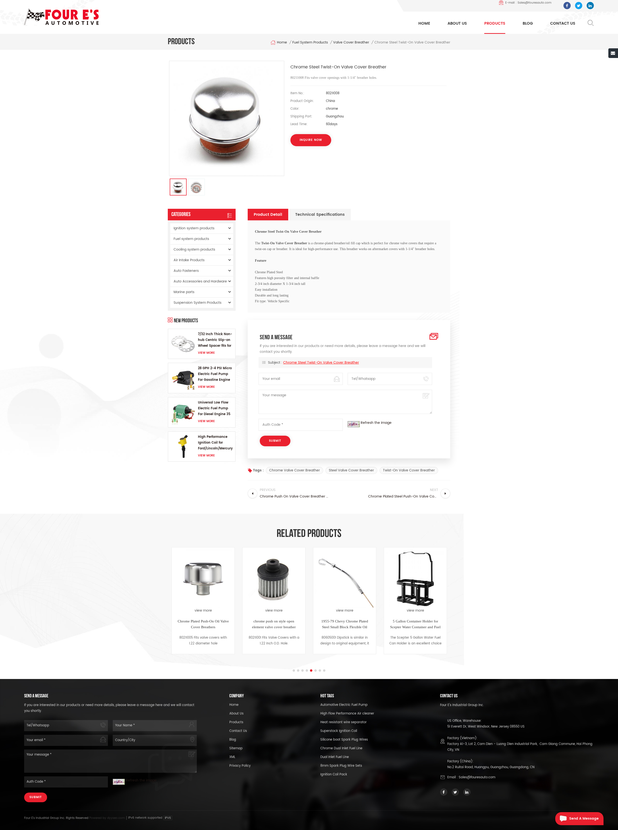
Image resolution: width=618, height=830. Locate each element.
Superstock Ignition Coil (338, 731)
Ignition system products (194, 228)
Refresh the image (376, 423)
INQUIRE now (311, 140)
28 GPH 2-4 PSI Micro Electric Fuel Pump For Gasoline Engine (215, 374)
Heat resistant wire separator (343, 722)
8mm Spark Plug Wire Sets (341, 765)
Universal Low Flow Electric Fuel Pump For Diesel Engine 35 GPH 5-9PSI (214, 408)
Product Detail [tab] (268, 214)
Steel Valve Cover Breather (351, 470)
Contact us (238, 731)
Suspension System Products (197, 302)
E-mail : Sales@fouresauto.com (528, 2)
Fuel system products (310, 42)
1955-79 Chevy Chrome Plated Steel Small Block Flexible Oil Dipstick (274, 624)
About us (236, 713)
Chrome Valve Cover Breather (294, 470)
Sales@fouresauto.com (477, 777)
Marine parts (184, 292)
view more (206, 353)
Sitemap (236, 748)
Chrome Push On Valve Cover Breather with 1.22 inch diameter (416, 624)
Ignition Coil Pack (333, 774)
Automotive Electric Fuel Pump (344, 704)
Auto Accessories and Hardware (200, 281)
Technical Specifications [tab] (320, 214)
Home (424, 23)
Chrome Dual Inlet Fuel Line (341, 748)
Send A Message (584, 818)
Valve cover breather (351, 42)
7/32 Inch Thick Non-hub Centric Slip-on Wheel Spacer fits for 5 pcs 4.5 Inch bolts (215, 340)
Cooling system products (194, 249)
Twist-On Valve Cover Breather (409, 470)
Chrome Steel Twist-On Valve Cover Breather (321, 362)
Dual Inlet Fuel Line (334, 757)
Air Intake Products (189, 260)
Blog (528, 23)
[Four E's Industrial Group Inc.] (61, 17)
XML (232, 757)
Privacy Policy (240, 765)
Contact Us (562, 23)
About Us (457, 23)
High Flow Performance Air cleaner (347, 713)
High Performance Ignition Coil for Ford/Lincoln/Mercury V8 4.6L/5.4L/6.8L (215, 443)
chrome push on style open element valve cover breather (203, 624)
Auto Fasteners (186, 271)
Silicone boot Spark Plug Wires (344, 739)
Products (494, 23)
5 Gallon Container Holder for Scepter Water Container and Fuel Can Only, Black (345, 624)
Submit (35, 797)
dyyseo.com (116, 818)
